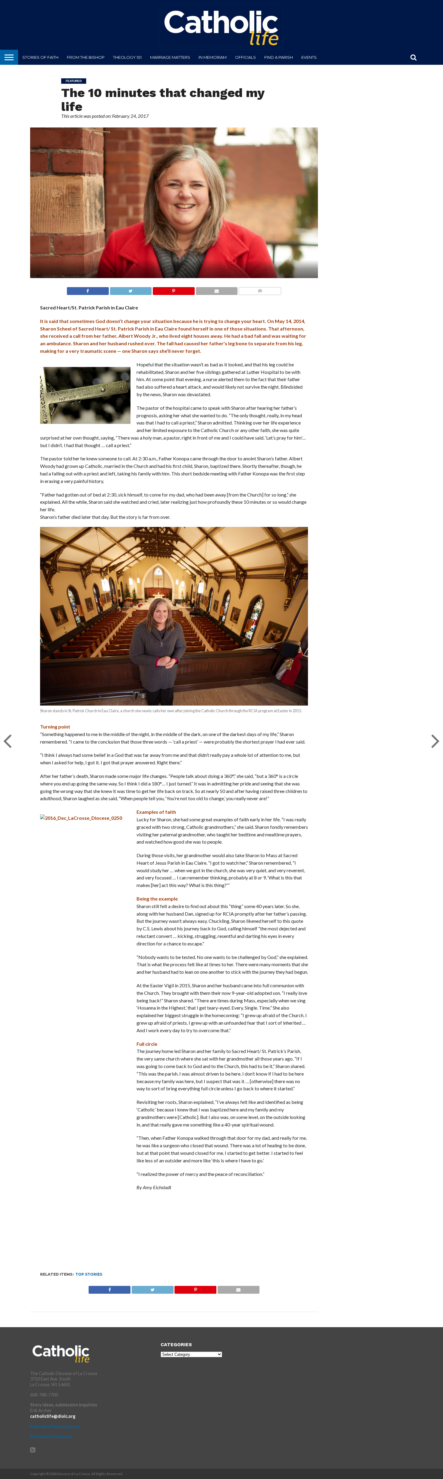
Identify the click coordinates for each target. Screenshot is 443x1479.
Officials (245, 57)
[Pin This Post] (173, 289)
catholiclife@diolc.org (52, 1416)
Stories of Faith (40, 57)
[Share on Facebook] (88, 289)
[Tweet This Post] (131, 289)
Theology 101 (127, 57)
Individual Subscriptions (55, 1426)
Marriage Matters (170, 57)
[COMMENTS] (259, 289)
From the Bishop (86, 57)
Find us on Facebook (51, 1436)
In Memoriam (213, 57)
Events (309, 57)
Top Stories (88, 1274)
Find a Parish (278, 57)
